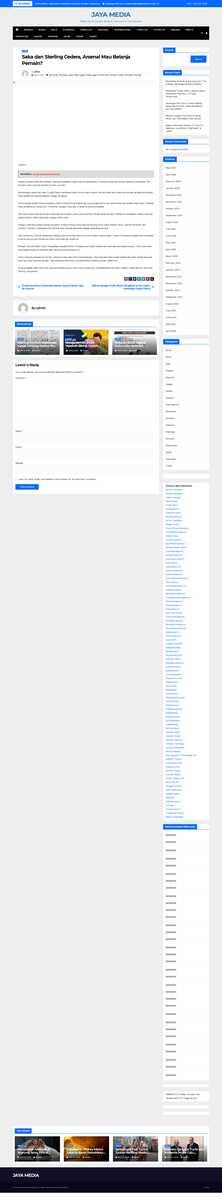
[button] (202, 33)
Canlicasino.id (172, 509)
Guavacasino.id (173, 605)
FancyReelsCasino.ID (176, 586)
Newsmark (51, 1187)
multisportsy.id (173, 767)
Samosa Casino (173, 659)
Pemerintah (171, 445)
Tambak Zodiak (173, 736)
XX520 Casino (172, 701)
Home (207, 1187)
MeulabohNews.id (174, 663)
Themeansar (63, 1187)
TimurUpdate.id (173, 674)
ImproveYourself (174, 678)
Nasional (103, 30)
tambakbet (171, 835)
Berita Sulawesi (173, 751)
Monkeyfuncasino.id (175, 624)
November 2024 (174, 283)
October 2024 (173, 290)
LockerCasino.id (173, 539)
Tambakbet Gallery (175, 813)
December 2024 (174, 276)
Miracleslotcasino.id (175, 593)
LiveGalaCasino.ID (174, 551)
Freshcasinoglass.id (175, 616)
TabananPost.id (173, 666)
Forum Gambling (174, 520)
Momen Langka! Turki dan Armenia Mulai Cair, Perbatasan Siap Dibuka (184, 1152)
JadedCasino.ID (173, 566)
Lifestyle (142, 30)
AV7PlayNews (173, 720)
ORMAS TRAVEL (174, 759)
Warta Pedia (171, 501)
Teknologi (86, 30)
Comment (21, 378)
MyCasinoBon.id (173, 516)
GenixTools (171, 686)
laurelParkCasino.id (175, 543)
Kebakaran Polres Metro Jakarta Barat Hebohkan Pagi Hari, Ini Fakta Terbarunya (185, 94)
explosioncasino (173, 589)
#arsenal (53, 75)
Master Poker (172, 524)
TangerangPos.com (175, 697)
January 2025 (173, 270)
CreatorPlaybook (174, 643)
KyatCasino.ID (172, 632)
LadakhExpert (172, 793)
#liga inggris (80, 75)
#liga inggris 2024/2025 (98, 75)
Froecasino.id (172, 609)
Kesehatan (22, 36)
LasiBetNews (172, 724)
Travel (80, 36)
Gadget (38, 36)
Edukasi (28, 30)
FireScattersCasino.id (176, 532)
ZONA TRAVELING (175, 778)
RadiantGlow (172, 682)
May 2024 (171, 324)
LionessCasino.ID (174, 555)
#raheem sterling (133, 75)
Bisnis (42, 30)
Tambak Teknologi (175, 743)
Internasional (122, 30)
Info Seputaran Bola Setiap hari (181, 755)
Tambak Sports (173, 809)
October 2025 (172, 208)
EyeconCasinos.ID (174, 570)
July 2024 (171, 310)
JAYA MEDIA (110, 14)
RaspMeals (171, 690)
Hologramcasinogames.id (178, 597)
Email (18, 447)
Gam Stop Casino (174, 613)
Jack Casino (172, 582)
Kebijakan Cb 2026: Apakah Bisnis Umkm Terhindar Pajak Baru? (83, 346)
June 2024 (171, 317)
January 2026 (173, 188)
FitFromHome (172, 728)
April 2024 (171, 331)
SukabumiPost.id (174, 763)
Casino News (172, 536)
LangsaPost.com (174, 786)
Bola (54, 30)
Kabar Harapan (173, 497)
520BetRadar (172, 713)
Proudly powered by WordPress (26, 1187)
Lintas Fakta (171, 505)
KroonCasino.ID (173, 636)
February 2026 (173, 181)
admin (37, 72)
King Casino (171, 563)
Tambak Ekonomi (174, 740)
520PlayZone (172, 705)
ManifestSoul (172, 651)
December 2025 (174, 195)
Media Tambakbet (174, 817)
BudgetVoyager (173, 647)
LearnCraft (171, 640)
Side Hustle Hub (174, 790)
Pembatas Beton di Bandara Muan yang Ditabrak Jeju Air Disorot (53, 287)
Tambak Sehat (173, 732)
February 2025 (173, 263)
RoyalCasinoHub (174, 655)
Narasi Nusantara (174, 493)
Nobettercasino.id (174, 620)
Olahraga (68, 30)
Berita (189, 30)
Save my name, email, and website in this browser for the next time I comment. (57, 479)
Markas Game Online (176, 547)
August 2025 (172, 222)
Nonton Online (173, 770)
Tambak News (173, 801)
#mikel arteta (117, 75)
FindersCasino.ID (174, 574)
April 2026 (171, 174)
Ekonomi (53, 36)
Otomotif (159, 30)
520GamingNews (174, 709)
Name (19, 431)
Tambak (170, 805)
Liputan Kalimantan (175, 747)
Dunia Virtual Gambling (177, 528)
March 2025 (172, 256)
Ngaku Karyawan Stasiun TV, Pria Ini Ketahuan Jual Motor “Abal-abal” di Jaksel (184, 128)
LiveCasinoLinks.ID (175, 559)
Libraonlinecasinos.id (176, 628)
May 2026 (171, 168)
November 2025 (174, 202)
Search (169, 50)
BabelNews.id (172, 670)
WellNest (170, 797)
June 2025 (171, 236)
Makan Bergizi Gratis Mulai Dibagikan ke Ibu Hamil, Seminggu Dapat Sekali (121, 287)
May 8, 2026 (124, 1157)
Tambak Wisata (173, 774)
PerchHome (172, 693)
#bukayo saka (66, 75)
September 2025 (174, 215)
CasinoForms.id (173, 513)
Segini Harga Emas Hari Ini (46, 174)
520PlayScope (173, 716)
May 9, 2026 (26, 1157)
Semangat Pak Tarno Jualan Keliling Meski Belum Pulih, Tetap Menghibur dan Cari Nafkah (184, 106)
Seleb (67, 36)
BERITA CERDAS (174, 489)
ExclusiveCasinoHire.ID (177, 578)
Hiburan (175, 30)
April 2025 (171, 249)
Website (19, 463)
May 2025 (171, 242)
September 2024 (174, 297)
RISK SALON (172, 782)
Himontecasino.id (174, 601)
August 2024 (172, 304)
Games (93, 36)
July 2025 (171, 229)
